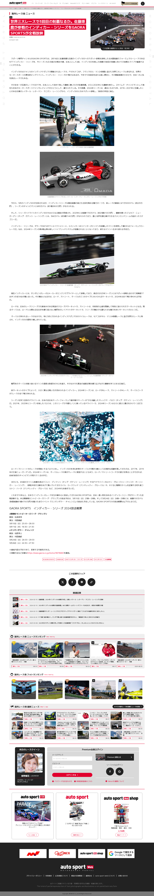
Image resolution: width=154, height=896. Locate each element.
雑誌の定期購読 (76, 876)
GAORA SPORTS (49, 559)
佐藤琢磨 (108, 559)
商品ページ (120, 835)
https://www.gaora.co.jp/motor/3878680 (45, 553)
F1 (33, 3)
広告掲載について (61, 876)
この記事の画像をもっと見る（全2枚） (117, 48)
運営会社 (89, 876)
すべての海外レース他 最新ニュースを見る (127, 706)
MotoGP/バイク (75, 3)
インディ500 (89, 559)
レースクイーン (103, 3)
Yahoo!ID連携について (116, 781)
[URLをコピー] (91, 582)
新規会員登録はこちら (84, 781)
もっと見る (31, 835)
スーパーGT (39, 3)
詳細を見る (76, 835)
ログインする (71, 775)
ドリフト (94, 3)
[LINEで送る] (82, 582)
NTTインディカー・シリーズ (74, 559)
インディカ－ (99, 559)
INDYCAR (60, 559)
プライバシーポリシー (34, 876)
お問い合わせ (123, 876)
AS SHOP (113, 3)
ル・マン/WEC (64, 3)
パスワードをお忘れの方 (63, 781)
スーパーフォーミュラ (51, 3)
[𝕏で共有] (63, 582)
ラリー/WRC (86, 3)
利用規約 (49, 876)
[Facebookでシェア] (72, 582)
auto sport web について (105, 876)
